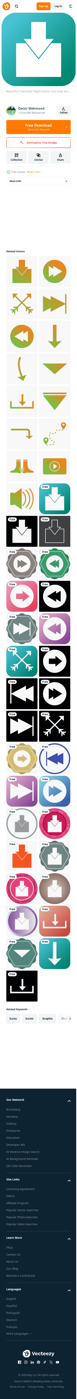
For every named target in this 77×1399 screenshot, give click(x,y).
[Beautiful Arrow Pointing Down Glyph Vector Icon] (22, 466)
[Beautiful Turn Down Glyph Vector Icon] (22, 596)
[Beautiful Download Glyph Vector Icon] (22, 271)
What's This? (33, 172)
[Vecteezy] (6, 6)
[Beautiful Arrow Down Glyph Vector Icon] (22, 498)
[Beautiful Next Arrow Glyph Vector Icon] (22, 303)
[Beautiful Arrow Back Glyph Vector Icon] (22, 401)
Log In (58, 6)
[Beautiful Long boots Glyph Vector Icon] (22, 661)
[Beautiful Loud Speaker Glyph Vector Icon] (22, 726)
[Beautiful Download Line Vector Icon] (22, 823)
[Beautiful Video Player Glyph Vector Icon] (22, 693)
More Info (15, 181)
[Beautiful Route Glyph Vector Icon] (22, 628)
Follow (64, 112)
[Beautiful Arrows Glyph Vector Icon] (22, 336)
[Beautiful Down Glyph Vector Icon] (22, 433)
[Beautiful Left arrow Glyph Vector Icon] (22, 1116)
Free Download (38, 127)
